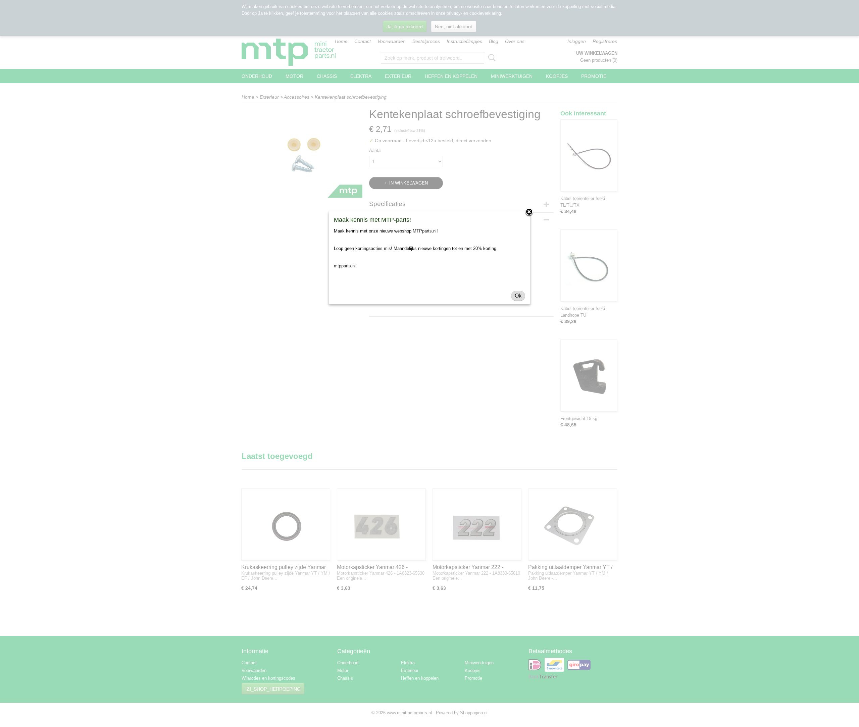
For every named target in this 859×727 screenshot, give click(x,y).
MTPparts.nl (425, 230)
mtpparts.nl (345, 265)
